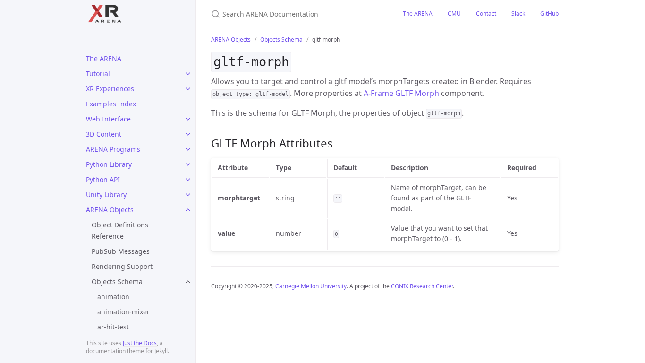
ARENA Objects (110, 209)
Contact (486, 13)
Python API (103, 179)
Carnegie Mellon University (311, 286)
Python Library (109, 164)
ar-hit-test (113, 326)
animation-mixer (123, 311)
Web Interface (108, 118)
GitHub (549, 13)
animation (113, 296)
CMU (454, 13)
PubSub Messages (121, 251)
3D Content (103, 134)
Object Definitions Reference (120, 230)
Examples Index (111, 103)
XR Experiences (110, 88)
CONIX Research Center (422, 286)
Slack (518, 13)
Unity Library (106, 194)
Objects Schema (117, 281)
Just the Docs (140, 343)
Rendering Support (122, 266)
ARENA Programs (113, 149)
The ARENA (103, 58)
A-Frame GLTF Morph (401, 93)
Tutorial (98, 73)
